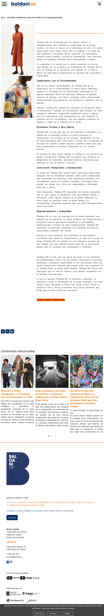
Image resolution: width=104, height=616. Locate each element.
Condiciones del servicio (16, 532)
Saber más (39, 614)
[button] (48, 436)
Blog (3, 18)
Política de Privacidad (15, 537)
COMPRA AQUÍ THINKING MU (51, 300)
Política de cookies (14, 534)
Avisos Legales (12, 529)
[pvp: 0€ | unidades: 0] (99, 6)
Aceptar (67, 614)
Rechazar (53, 614)
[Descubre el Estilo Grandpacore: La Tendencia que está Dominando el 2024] (17, 371)
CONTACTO (11, 542)
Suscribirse (12, 517)
